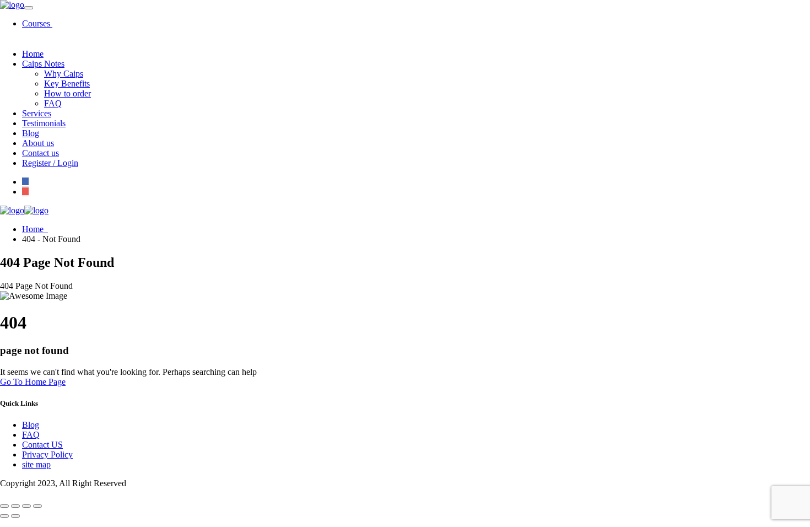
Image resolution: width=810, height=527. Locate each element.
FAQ (53, 103)
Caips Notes (43, 63)
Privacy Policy (47, 454)
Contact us (40, 153)
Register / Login (50, 163)
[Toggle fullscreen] (15, 506)
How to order (67, 93)
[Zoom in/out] (4, 506)
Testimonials (44, 123)
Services (36, 113)
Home (33, 53)
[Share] (26, 506)
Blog (30, 133)
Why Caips (63, 73)
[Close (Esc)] (37, 506)
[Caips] (12, 4)
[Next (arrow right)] (15, 516)
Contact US (42, 444)
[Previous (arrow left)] (4, 516)
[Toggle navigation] (28, 7)
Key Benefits (67, 83)
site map (36, 464)
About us (38, 143)
